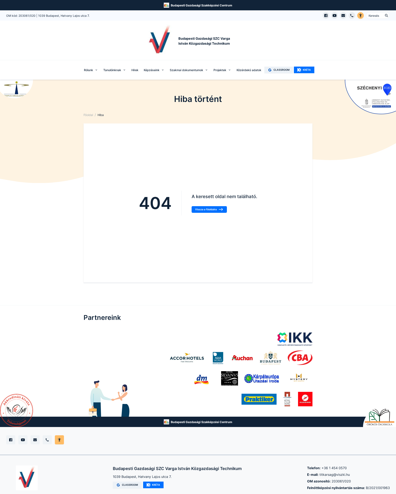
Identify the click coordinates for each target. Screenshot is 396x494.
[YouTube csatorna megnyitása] (334, 15)
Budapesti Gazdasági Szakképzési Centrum (201, 5)
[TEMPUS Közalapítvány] (16, 89)
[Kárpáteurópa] (261, 378)
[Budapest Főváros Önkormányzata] (270, 357)
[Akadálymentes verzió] (360, 15)
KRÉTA (307, 69)
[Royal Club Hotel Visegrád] (287, 399)
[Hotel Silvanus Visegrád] (229, 378)
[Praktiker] (259, 399)
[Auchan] (242, 357)
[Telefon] (47, 439)
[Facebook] (10, 439)
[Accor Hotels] (187, 357)
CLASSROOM (281, 69)
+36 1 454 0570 (334, 468)
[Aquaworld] (218, 357)
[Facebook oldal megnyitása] (326, 15)
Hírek (134, 70)
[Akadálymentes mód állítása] (59, 439)
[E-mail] (35, 439)
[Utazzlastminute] (305, 399)
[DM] (201, 378)
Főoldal (88, 115)
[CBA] (300, 357)
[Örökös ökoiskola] (379, 417)
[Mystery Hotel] (298, 378)
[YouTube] (22, 439)
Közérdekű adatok (249, 70)
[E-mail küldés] (343, 15)
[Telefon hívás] (352, 15)
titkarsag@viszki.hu (334, 474)
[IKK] (294, 339)
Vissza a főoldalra (206, 209)
